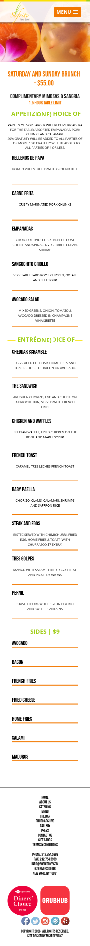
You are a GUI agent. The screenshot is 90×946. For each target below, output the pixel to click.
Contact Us (45, 835)
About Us (45, 802)
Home (45, 797)
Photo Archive (45, 821)
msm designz (54, 936)
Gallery (45, 826)
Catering (45, 807)
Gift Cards (45, 840)
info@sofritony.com (45, 864)
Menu (45, 811)
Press (45, 830)
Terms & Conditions (45, 845)
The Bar (45, 816)
